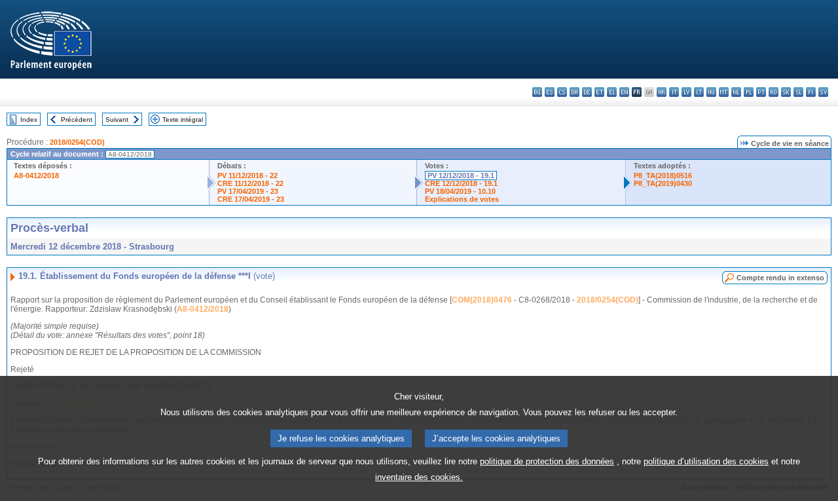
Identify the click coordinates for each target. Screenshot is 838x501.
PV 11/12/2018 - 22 (247, 175)
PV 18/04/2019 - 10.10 (460, 191)
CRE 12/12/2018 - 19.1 (461, 183)
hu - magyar (711, 92)
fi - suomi (811, 92)
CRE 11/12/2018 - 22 (250, 183)
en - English (624, 92)
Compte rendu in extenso (780, 278)
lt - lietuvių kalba (699, 92)
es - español (550, 92)
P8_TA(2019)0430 (663, 183)
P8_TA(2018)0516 (663, 175)
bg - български (537, 92)
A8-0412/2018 (36, 175)
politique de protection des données (547, 461)
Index (28, 119)
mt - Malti (724, 92)
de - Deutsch (587, 92)
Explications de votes (462, 199)
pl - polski (749, 92)
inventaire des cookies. (419, 477)
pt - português (761, 92)
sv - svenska (823, 92)
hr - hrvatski (661, 92)
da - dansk (574, 92)
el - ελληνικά (612, 92)
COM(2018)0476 (482, 300)
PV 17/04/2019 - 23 (247, 191)
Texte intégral (182, 119)
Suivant (116, 119)
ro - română (773, 92)
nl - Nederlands (736, 92)
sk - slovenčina (786, 92)
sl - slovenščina (798, 92)
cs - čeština (562, 92)
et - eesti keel (599, 92)
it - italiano (674, 92)
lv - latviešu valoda (686, 92)
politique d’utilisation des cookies (706, 461)
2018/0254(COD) (77, 142)
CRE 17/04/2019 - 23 (250, 199)
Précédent (76, 119)
